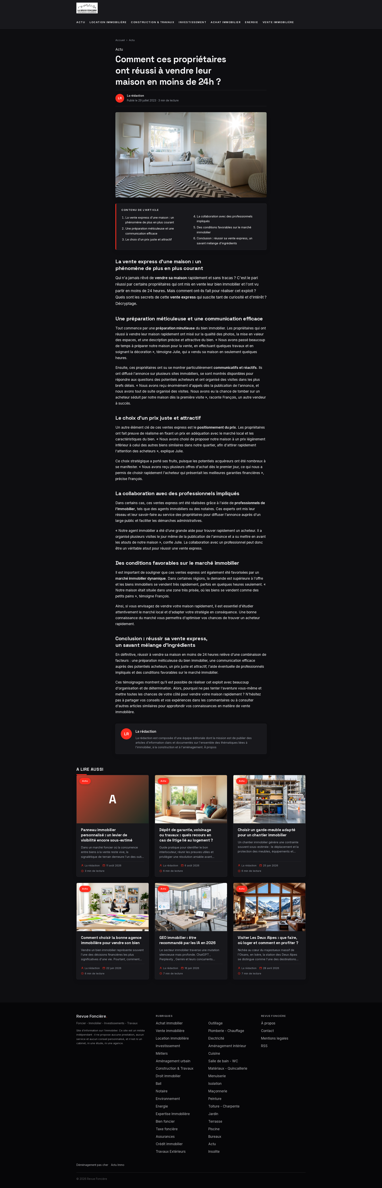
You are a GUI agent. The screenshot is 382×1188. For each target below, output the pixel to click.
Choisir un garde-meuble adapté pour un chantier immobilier (266, 832)
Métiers (162, 1053)
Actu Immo (117, 1164)
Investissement (192, 22)
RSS (264, 1046)
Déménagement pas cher (92, 1164)
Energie (251, 22)
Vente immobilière (278, 22)
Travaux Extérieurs (171, 1152)
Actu (80, 22)
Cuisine (214, 1053)
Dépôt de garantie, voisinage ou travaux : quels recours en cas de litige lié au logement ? (186, 835)
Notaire (162, 1091)
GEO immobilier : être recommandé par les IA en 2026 (187, 940)
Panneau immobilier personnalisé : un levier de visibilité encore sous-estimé (106, 835)
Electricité (216, 1038)
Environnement (168, 1099)
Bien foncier (165, 1121)
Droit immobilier (168, 1076)
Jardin (213, 1114)
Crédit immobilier (169, 1144)
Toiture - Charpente (224, 1106)
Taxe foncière (167, 1129)
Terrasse (215, 1121)
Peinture (214, 1099)
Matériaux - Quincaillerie (227, 1068)
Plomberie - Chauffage (226, 1031)
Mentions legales (274, 1038)
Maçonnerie (217, 1091)
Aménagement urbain (173, 1061)
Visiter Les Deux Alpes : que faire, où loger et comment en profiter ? (268, 940)
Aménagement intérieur (227, 1046)
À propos (210, 747)
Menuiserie (217, 1076)
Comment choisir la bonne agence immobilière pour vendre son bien (111, 940)
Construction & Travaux (152, 22)
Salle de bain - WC (223, 1061)
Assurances (165, 1137)
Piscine (214, 1129)
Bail (158, 1084)
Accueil (120, 40)
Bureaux (214, 1137)
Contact (267, 1031)
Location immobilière (108, 22)
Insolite (214, 1152)
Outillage (215, 1023)
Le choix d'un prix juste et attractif (148, 239)
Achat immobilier (226, 22)
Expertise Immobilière (173, 1114)
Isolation (215, 1084)
